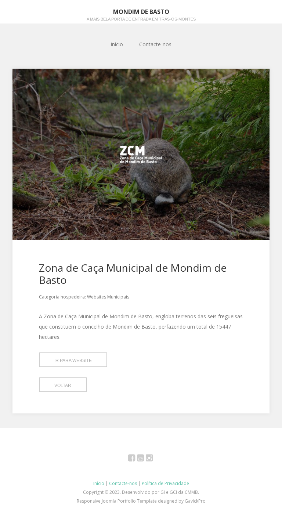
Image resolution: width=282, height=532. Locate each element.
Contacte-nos (155, 44)
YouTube (144, 459)
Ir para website (73, 360)
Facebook (135, 459)
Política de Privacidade (165, 483)
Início (117, 44)
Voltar (62, 385)
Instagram (153, 459)
